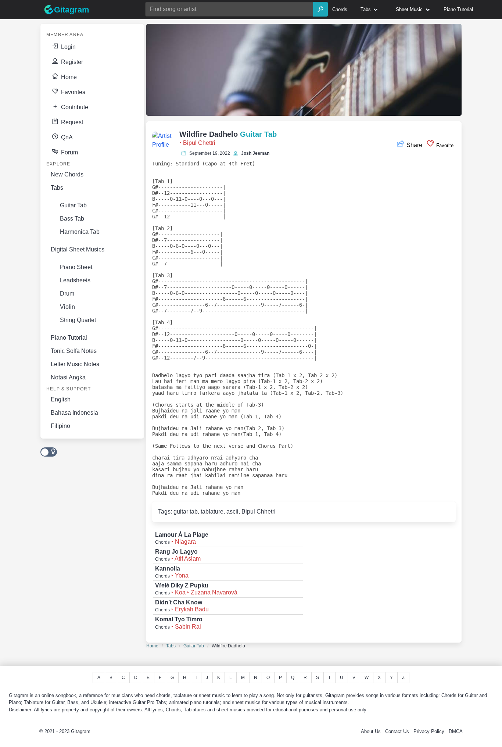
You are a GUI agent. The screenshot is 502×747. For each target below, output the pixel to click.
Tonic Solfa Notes (74, 351)
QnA (66, 137)
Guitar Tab (193, 645)
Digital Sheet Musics (77, 249)
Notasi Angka (68, 377)
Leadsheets (75, 280)
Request (71, 122)
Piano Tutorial (69, 338)
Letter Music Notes (75, 364)
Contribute (74, 107)
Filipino (60, 426)
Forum (69, 152)
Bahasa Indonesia (74, 413)
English (61, 399)
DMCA (456, 731)
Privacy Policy (428, 731)
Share (414, 145)
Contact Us (397, 731)
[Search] (320, 9)
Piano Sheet (76, 267)
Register (71, 62)
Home (68, 77)
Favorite (444, 145)
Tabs (171, 645)
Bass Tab (72, 218)
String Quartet (78, 320)
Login (68, 47)
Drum (67, 293)
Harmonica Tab (80, 232)
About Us (371, 731)
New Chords (67, 174)
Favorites (72, 92)
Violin (67, 307)
